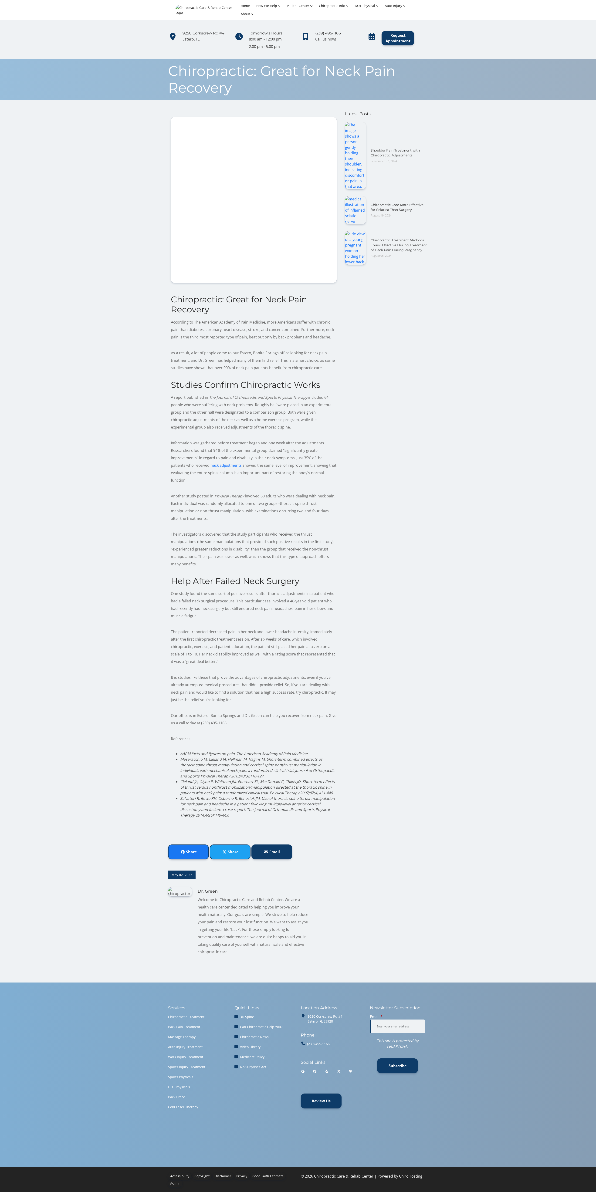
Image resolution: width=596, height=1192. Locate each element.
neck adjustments (226, 465)
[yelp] (327, 1071)
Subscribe (397, 1065)
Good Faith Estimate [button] (268, 1176)
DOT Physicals (179, 1087)
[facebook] (315, 1071)
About (245, 14)
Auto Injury (393, 5)
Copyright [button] (202, 1176)
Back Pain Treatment (184, 1027)
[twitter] (339, 1071)
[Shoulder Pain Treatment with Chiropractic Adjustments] (355, 155)
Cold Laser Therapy (183, 1107)
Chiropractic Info (332, 5)
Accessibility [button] (179, 1176)
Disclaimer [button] (223, 1176)
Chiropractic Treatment (186, 1017)
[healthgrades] (350, 1071)
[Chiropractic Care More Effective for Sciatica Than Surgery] (355, 209)
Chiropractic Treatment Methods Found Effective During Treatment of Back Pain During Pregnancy (399, 245)
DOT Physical (365, 5)
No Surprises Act (253, 1067)
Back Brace (176, 1097)
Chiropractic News (254, 1037)
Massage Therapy (182, 1037)
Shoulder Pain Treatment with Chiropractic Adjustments (395, 152)
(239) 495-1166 (318, 1044)
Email (274, 851)
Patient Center (298, 5)
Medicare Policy (252, 1057)
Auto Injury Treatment (185, 1047)
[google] (303, 1071)
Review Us (321, 1101)
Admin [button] (175, 1183)
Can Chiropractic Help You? (261, 1027)
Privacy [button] (241, 1176)
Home (245, 5)
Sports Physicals (180, 1077)
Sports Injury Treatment (186, 1067)
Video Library (250, 1047)
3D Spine (247, 1017)
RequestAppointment (398, 38)
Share (191, 851)
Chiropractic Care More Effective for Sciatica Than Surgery (397, 207)
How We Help (266, 5)
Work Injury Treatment (185, 1057)
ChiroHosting (410, 1176)
